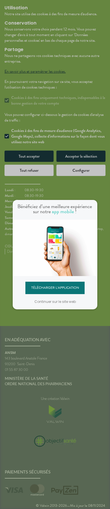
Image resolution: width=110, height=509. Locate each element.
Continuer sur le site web (55, 301)
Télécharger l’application (55, 287)
